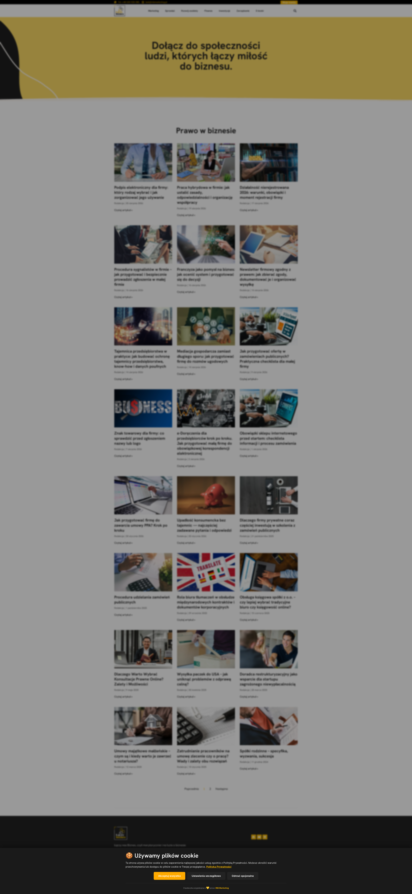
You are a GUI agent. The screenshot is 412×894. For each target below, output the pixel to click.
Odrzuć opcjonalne (243, 875)
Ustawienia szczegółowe (206, 875)
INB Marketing (222, 888)
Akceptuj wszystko (169, 875)
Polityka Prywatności (218, 866)
